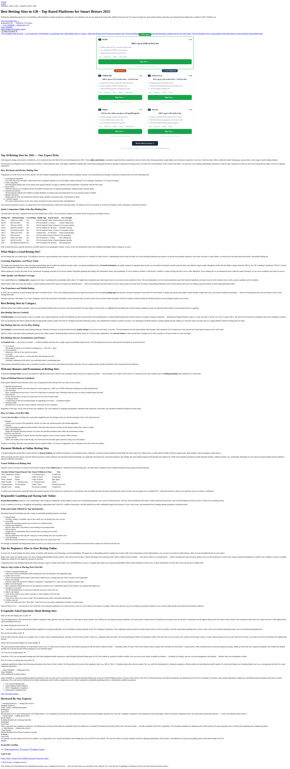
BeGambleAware (11, 749)
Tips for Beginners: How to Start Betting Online (209, 34)
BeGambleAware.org (163, 148)
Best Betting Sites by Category (75, 34)
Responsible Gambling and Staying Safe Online (173, 34)
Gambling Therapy (37, 749)
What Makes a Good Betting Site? (51, 34)
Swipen (3, 2)
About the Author (42, 758)
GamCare (24, 749)
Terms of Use (16, 758)
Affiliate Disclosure (29, 758)
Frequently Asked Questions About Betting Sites (245, 34)
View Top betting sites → (10, 21)
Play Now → (145, 62)
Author (3, 4)
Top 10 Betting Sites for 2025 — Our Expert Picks (19, 34)
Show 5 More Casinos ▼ (145, 143)
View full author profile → (10, 694)
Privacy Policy (6, 758)
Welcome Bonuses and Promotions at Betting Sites (106, 34)
